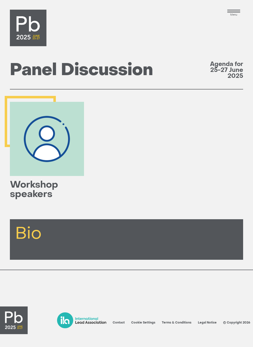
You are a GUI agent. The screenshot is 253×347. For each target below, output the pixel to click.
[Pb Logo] (28, 28)
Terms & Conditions (176, 322)
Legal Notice (207, 322)
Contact (119, 322)
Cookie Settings (143, 322)
